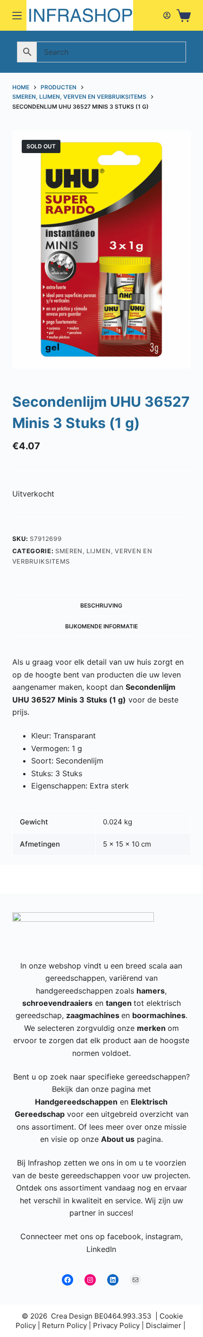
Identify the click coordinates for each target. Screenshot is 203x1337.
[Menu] (17, 15)
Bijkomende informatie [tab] (101, 626)
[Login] (166, 15)
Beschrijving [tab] (101, 605)
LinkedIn (101, 1249)
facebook (124, 1236)
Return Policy (64, 1325)
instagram (163, 1236)
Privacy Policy (116, 1325)
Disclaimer (163, 1325)
